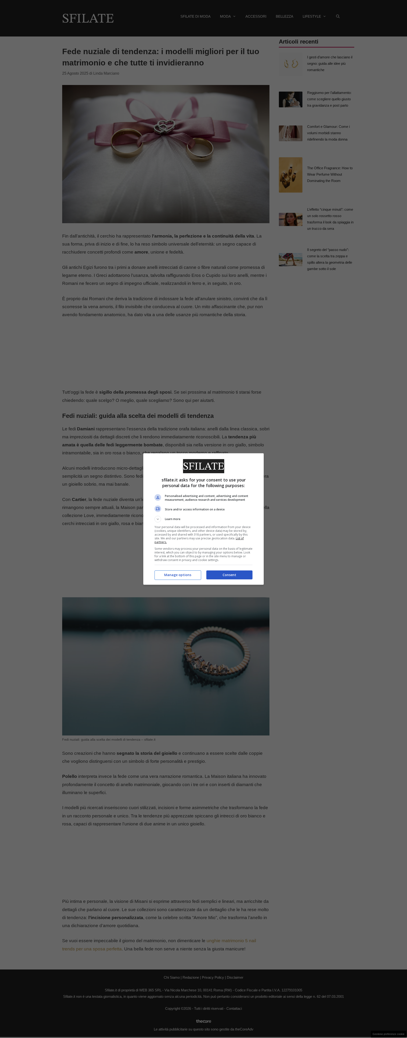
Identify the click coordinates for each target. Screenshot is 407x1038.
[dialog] (203, 519)
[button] (203, 519)
